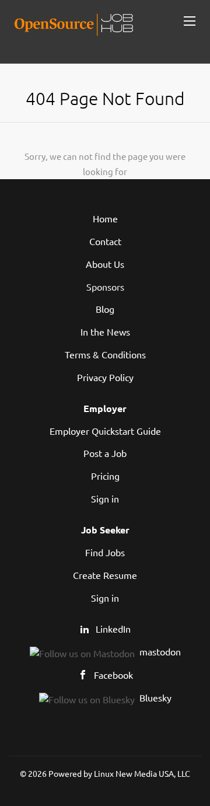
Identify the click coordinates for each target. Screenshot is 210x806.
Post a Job (105, 453)
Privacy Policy (105, 377)
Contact (105, 241)
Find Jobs (105, 552)
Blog (105, 309)
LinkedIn (113, 628)
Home (105, 218)
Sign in (105, 498)
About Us (105, 264)
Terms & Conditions (105, 354)
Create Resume (105, 575)
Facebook (113, 675)
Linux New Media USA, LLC (142, 773)
